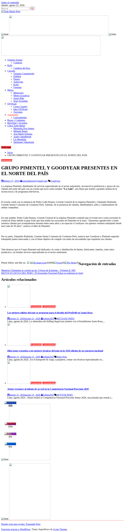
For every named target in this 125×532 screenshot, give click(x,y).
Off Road (11, 103)
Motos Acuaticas (21, 95)
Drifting (17, 76)
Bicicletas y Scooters (17, 123)
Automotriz (12, 114)
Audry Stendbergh (22, 136)
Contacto (17, 62)
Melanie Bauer (20, 131)
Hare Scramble (20, 101)
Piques (16, 79)
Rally (9, 65)
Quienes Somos (14, 60)
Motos (10, 90)
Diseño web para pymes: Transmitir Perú (20, 524)
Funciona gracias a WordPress (15, 529)
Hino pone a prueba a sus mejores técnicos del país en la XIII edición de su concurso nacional (55, 350)
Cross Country (20, 106)
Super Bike (18, 98)
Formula (17, 87)
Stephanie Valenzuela (23, 142)
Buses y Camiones (16, 120)
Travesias (17, 112)
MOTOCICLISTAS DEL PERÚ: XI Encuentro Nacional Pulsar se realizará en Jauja (42, 273)
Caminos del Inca (21, 68)
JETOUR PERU (65, 395)
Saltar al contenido (10, 2)
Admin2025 (48, 318)
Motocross (18, 93)
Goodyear (55, 181)
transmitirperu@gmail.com (34, 181)
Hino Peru (62, 357)
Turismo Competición (23, 73)
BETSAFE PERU (66, 318)
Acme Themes (60, 529)
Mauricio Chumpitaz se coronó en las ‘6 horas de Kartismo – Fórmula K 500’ (38, 270)
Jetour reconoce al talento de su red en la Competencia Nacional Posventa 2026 (48, 389)
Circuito (11, 71)
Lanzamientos (20, 117)
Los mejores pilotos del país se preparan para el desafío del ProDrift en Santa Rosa (50, 312)
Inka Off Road (20, 109)
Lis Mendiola (19, 139)
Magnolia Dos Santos (23, 128)
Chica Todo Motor (16, 125)
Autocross (18, 82)
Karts (16, 84)
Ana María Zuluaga (22, 134)
